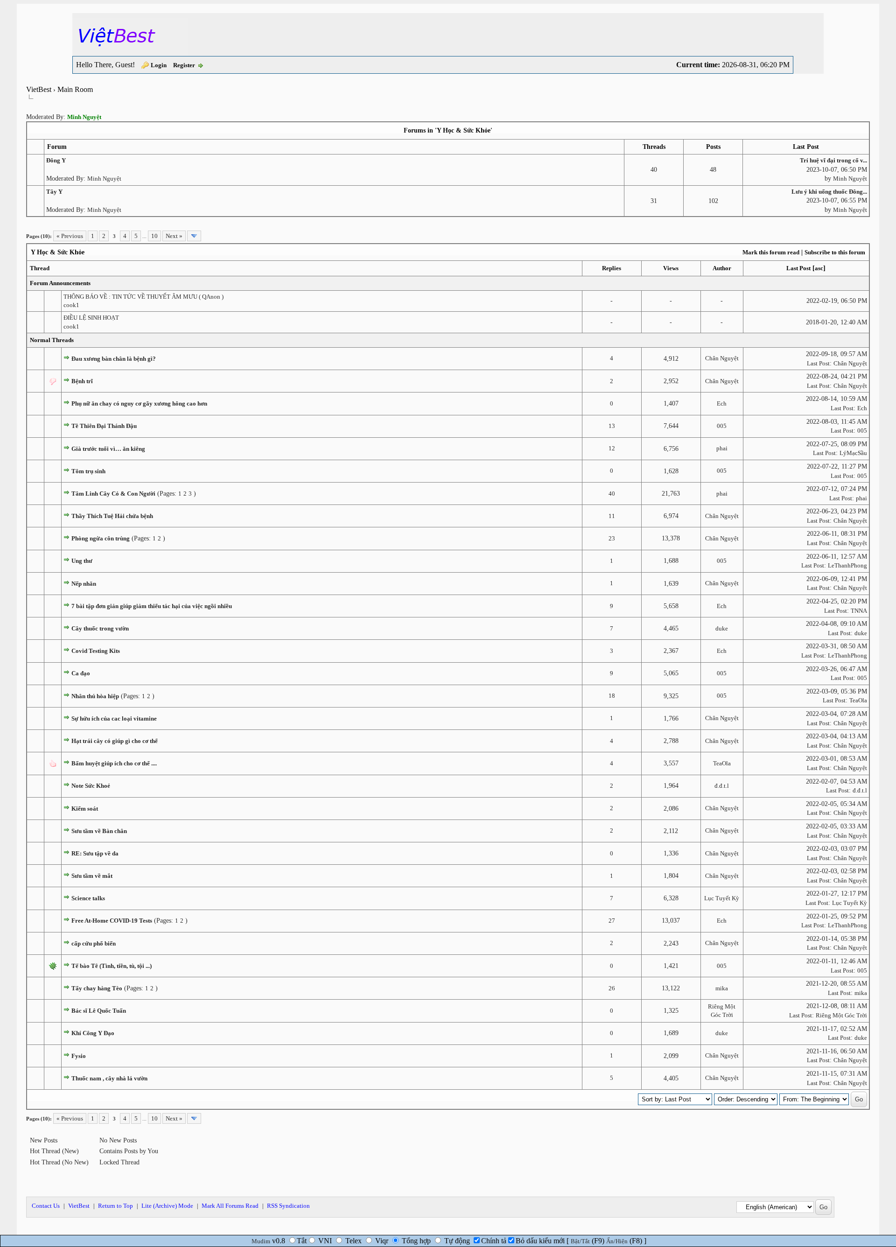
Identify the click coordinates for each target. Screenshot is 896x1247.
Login (159, 65)
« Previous (69, 235)
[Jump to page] (194, 236)
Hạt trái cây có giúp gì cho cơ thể (114, 740)
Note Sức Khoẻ (90, 785)
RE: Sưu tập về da (95, 853)
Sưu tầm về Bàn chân (99, 830)
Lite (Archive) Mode (167, 1205)
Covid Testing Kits (95, 650)
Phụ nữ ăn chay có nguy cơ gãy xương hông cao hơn (139, 403)
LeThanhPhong (847, 565)
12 (612, 448)
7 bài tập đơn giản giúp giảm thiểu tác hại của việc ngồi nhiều (151, 605)
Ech (722, 403)
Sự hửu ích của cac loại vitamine (114, 718)
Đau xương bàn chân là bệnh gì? (113, 358)
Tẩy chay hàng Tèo (96, 988)
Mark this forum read (770, 252)
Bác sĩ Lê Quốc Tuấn (98, 1010)
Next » (174, 235)
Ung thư (81, 560)
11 (612, 515)
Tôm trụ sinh (88, 471)
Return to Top (115, 1205)
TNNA (859, 610)
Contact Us (46, 1205)
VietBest (38, 89)
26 (612, 988)
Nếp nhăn (83, 583)
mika (721, 988)
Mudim (261, 1241)
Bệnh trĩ (82, 381)
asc (819, 268)
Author (722, 268)
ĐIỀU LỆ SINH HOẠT (91, 317)
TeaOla (858, 700)
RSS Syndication (288, 1205)
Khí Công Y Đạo (92, 1033)
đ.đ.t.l (721, 785)
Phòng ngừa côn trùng (100, 538)
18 (612, 695)
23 (612, 538)
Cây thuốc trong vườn (100, 628)
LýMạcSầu (853, 452)
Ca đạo (80, 673)
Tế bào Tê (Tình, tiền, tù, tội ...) (111, 965)
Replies (611, 268)
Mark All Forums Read (230, 1205)
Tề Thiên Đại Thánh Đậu (104, 425)
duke (721, 628)
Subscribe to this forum (835, 252)
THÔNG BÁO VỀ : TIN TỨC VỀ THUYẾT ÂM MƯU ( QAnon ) (143, 296)
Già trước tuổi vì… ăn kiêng (108, 448)
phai (722, 448)
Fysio (78, 1055)
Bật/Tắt (580, 1241)
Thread (39, 268)
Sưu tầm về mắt (91, 875)
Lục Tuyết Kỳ (721, 898)
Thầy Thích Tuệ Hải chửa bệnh (112, 515)
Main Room (75, 89)
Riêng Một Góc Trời (841, 1015)
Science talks (88, 898)
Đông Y (56, 160)
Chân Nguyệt (722, 358)
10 (154, 235)
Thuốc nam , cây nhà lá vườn (109, 1078)
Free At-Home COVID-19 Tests (111, 920)
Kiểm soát (84, 808)
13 (612, 425)
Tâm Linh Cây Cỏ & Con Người (113, 493)
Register (184, 65)
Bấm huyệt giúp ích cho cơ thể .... (114, 763)
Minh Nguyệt (104, 178)
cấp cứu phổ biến (93, 943)
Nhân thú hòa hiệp (95, 696)
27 (612, 920)
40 (612, 493)
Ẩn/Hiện (617, 1241)
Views (671, 268)
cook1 (71, 304)
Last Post (798, 268)
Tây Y (54, 191)
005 (722, 425)
